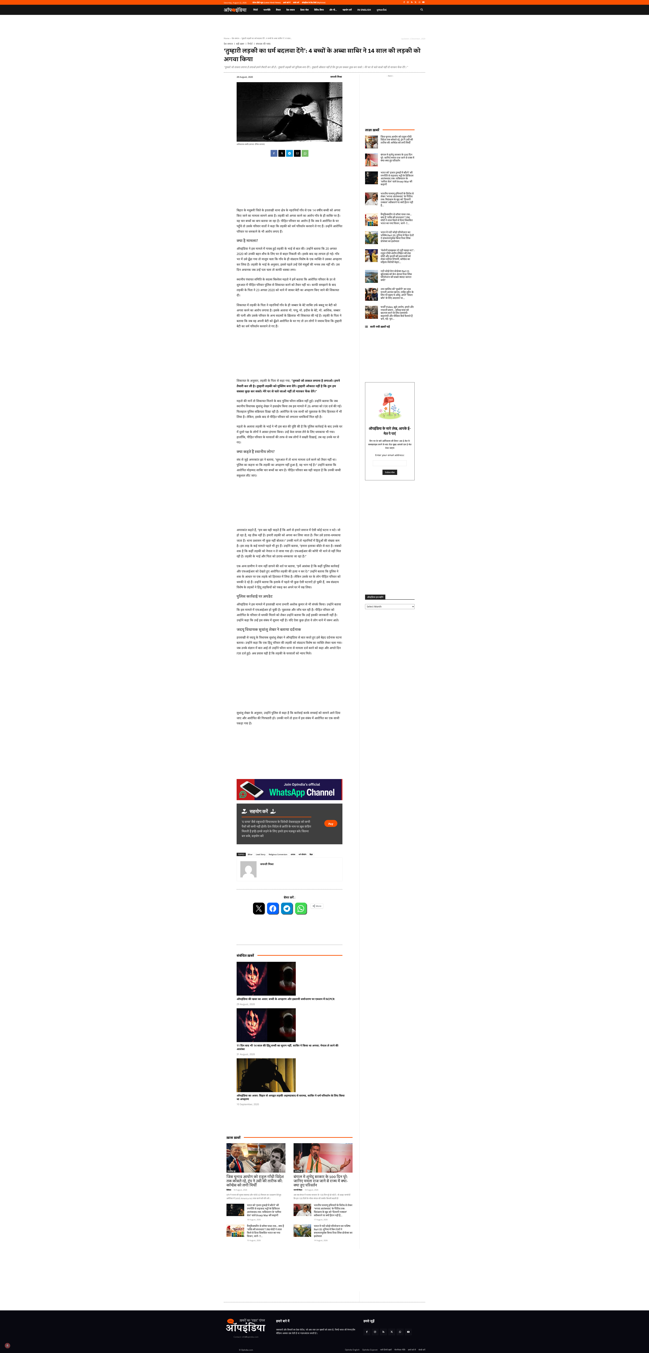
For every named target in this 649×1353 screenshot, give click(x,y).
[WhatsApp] (419, 2)
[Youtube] (423, 2)
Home (227, 38)
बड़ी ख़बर (240, 44)
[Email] (297, 153)
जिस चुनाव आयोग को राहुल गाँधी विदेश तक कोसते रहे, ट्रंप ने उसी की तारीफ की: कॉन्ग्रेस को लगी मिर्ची (255, 1181)
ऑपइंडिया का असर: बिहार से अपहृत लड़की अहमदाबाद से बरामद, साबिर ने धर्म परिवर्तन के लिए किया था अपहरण (291, 1097)
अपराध (293, 854)
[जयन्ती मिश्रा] (248, 869)
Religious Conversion (278, 854)
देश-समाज (235, 38)
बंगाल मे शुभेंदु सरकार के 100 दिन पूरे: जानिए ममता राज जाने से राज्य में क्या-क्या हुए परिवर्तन (321, 1181)
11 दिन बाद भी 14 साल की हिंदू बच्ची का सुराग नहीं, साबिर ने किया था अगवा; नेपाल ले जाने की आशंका (287, 1047)
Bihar (250, 854)
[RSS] (412, 2)
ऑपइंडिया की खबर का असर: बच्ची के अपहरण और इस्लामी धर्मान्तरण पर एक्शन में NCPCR (286, 999)
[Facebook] (404, 2)
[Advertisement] (289, 684)
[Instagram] (408, 2)
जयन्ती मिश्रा (336, 76)
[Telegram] (289, 153)
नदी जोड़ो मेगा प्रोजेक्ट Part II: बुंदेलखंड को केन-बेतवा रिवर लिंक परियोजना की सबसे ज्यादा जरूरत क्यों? (396, 276)
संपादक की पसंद (263, 44)
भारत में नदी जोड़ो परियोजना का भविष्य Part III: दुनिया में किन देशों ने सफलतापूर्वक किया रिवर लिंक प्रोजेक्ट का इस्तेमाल (333, 1231)
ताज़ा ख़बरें (372, 130)
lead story (260, 854)
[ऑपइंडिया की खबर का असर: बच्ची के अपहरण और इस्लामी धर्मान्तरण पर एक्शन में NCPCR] (291, 979)
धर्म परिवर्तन (302, 854)
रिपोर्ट (250, 44)
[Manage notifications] (7, 1345)
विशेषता (228, 1190)
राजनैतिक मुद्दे (231, 1171)
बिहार (311, 854)
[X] (416, 2)
